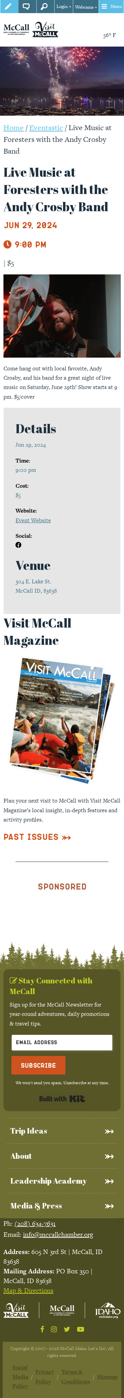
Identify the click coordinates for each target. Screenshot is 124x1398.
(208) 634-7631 (34, 1223)
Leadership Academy (48, 1181)
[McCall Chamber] (16, 29)
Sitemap (107, 1377)
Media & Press (36, 1206)
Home (13, 127)
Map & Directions (28, 1290)
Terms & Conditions (75, 1376)
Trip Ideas (28, 1131)
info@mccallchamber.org (58, 1234)
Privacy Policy (44, 1376)
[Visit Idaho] (108, 1310)
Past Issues (31, 836)
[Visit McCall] (16, 1310)
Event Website (33, 520)
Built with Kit (62, 1099)
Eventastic (46, 127)
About (21, 1156)
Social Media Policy (20, 1376)
